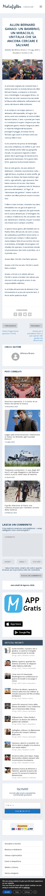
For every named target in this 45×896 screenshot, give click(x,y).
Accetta (7, 892)
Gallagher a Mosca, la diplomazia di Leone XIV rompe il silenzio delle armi (26, 732)
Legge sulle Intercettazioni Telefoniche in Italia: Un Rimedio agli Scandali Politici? (22, 437)
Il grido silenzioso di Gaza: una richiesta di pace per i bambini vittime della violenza (22, 507)
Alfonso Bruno (20, 50)
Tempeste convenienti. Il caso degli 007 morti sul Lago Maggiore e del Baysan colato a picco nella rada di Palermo (22, 472)
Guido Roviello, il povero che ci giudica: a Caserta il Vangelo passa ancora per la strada (24, 651)
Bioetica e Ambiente (29, 778)
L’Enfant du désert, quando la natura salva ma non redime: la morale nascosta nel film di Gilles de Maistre (26, 692)
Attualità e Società (20, 53)
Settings (27, 892)
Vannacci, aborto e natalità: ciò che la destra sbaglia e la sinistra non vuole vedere (26, 745)
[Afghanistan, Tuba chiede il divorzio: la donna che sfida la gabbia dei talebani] (8, 719)
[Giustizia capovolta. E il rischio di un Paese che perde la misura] (22, 387)
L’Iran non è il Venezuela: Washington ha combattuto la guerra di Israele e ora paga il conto (25, 677)
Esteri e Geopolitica (29, 683)
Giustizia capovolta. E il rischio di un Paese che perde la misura (21, 402)
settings (27, 888)
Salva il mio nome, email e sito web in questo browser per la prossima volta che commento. (22, 569)
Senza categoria (11, 873)
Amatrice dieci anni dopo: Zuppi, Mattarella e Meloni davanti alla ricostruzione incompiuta (25, 758)
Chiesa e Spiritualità (29, 668)
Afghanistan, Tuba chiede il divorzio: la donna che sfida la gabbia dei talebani (24, 719)
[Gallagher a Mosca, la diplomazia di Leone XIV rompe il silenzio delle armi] (8, 732)
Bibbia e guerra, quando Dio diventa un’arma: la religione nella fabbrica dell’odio (24, 663)
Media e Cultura (27, 698)
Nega (17, 892)
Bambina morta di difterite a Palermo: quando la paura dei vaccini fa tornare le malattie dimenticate (24, 772)
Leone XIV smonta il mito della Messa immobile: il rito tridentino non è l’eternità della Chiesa (26, 706)
